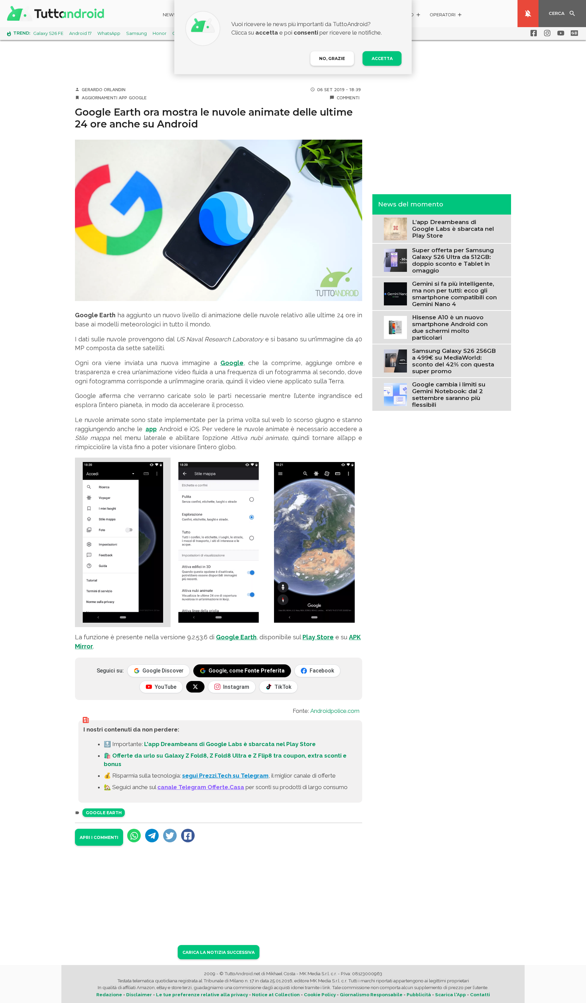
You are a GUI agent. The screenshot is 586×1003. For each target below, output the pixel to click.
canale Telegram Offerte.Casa (200, 787)
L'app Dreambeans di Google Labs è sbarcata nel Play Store (230, 744)
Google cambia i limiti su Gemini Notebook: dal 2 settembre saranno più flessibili (448, 394)
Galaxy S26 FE (48, 33)
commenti (348, 97)
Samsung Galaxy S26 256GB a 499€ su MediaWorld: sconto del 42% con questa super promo (454, 360)
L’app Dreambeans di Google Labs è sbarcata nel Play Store (453, 229)
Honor (160, 33)
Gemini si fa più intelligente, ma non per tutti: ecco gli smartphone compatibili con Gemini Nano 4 (454, 293)
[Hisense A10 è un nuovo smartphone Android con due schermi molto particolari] (395, 326)
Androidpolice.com (334, 710)
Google (138, 97)
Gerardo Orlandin (103, 89)
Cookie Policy (320, 994)
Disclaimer (139, 994)
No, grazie (332, 58)
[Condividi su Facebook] (188, 835)
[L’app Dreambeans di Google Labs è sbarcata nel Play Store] (395, 228)
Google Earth (236, 637)
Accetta (382, 58)
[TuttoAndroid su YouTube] (559, 33)
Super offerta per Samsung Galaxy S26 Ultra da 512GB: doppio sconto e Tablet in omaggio (453, 260)
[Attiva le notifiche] (528, 13)
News (170, 14)
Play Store (318, 637)
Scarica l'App (450, 994)
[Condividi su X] (170, 835)
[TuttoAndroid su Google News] (573, 33)
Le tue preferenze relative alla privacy (202, 994)
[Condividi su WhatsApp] (134, 835)
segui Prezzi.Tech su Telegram (225, 775)
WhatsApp (108, 33)
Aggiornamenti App (104, 97)
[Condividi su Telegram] (152, 835)
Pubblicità (419, 994)
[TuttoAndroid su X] (195, 687)
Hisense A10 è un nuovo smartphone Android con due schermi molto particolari (450, 327)
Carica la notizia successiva (218, 952)
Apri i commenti (99, 837)
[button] (446, 16)
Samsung (136, 33)
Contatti (480, 994)
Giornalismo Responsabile (371, 994)
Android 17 (80, 33)
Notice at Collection (276, 994)
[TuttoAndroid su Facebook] (532, 33)
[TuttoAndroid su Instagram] (546, 33)
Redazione (109, 994)
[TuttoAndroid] (57, 13)
